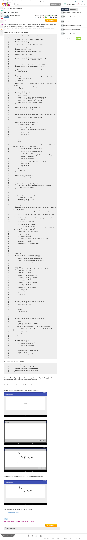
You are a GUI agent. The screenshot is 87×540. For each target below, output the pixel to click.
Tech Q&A (53, 284)
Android (57, 256)
